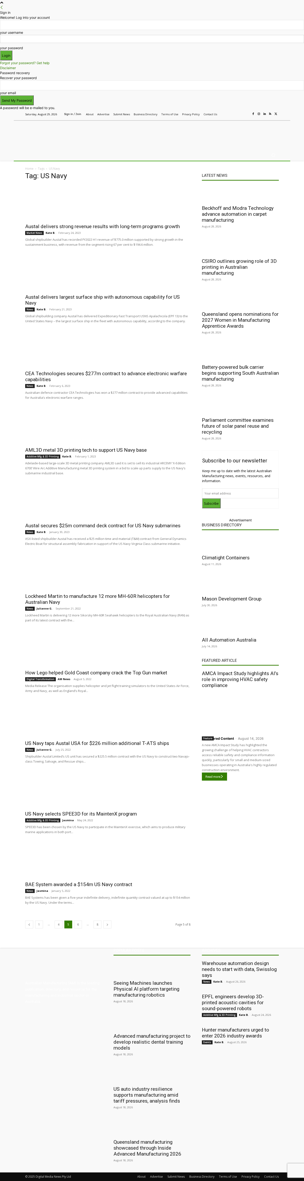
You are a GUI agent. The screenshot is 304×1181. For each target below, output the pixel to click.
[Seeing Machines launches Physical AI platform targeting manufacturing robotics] (152, 968)
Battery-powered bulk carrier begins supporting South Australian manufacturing (240, 373)
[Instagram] (259, 114)
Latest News (214, 175)
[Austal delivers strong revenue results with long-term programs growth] (107, 203)
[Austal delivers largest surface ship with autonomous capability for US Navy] (107, 273)
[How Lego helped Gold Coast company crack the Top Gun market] (107, 649)
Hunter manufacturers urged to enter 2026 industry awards (235, 1033)
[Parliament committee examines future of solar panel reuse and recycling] (240, 406)
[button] (273, 155)
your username (11, 32)
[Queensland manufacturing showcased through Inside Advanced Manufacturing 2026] (152, 1127)
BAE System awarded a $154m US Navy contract (78, 884)
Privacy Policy (251, 1177)
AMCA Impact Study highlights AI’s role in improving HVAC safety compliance (240, 679)
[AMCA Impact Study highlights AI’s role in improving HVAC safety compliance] (240, 711)
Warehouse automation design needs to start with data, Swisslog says (239, 969)
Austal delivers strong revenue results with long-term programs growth (102, 226)
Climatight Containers (226, 558)
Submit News (176, 1177)
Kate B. (50, 233)
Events (207, 1042)
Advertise (156, 1177)
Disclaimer (8, 68)
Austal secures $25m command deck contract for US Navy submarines (102, 525)
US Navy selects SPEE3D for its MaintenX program (81, 814)
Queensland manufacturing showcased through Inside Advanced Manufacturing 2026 (147, 1148)
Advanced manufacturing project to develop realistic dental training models (152, 1042)
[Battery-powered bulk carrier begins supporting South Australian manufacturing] (240, 353)
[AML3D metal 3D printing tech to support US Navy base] (107, 426)
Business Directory (222, 525)
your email (8, 93)
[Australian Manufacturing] (59, 133)
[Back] (1, 7)
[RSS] (270, 114)
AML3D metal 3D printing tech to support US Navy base (86, 450)
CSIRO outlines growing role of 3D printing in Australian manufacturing (239, 267)
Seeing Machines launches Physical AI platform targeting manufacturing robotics (146, 989)
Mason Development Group (231, 599)
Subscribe (211, 503)
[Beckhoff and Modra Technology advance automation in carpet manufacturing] (240, 194)
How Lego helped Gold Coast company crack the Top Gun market (96, 673)
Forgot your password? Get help (25, 63)
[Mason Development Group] (240, 584)
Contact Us (271, 1177)
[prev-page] (29, 924)
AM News (64, 679)
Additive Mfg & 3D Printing (43, 456)
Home (29, 169)
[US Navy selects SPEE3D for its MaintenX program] (107, 790)
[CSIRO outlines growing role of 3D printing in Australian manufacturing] (240, 247)
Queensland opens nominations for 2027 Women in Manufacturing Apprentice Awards (240, 320)
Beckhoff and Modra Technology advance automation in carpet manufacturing (238, 214)
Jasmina (68, 820)
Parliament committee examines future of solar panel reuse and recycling (238, 426)
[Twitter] (276, 114)
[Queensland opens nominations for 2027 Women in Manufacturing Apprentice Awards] (240, 300)
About (141, 1177)
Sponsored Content (218, 738)
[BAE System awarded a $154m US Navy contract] (107, 861)
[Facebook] (253, 114)
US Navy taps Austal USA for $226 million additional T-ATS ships (97, 743)
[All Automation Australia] (240, 625)
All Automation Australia (229, 640)
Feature (207, 738)
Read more (212, 776)
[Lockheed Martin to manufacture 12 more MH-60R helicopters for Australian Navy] (107, 572)
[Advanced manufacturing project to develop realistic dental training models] (152, 1021)
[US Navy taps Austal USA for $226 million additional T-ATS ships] (107, 719)
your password (11, 48)
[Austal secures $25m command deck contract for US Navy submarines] (107, 502)
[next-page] (107, 924)
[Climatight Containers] (240, 543)
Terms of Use (228, 1177)
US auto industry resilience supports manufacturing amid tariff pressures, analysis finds (147, 1095)
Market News (34, 233)
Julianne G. (44, 608)
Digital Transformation (40, 679)
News (30, 309)
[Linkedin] (264, 114)
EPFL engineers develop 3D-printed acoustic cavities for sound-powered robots (233, 1002)
